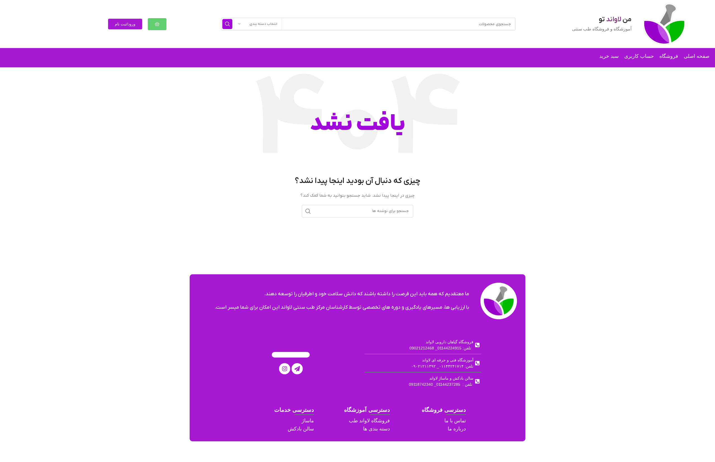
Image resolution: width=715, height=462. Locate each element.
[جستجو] (227, 24)
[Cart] (157, 24)
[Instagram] (284, 368)
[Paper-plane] (297, 368)
